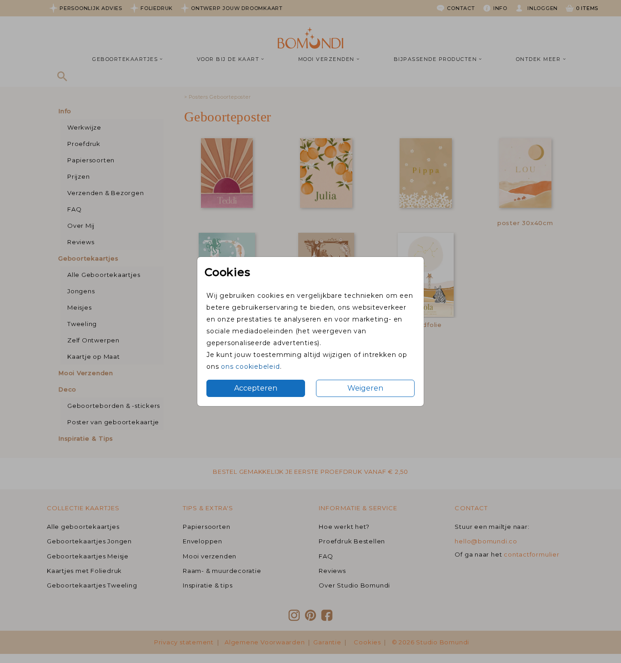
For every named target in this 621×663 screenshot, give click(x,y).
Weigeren (365, 388)
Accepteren (255, 388)
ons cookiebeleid (250, 366)
